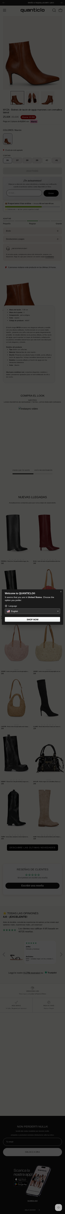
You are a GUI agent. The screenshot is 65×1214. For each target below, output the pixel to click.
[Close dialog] (61, 591)
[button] (32, 611)
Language (12, 606)
